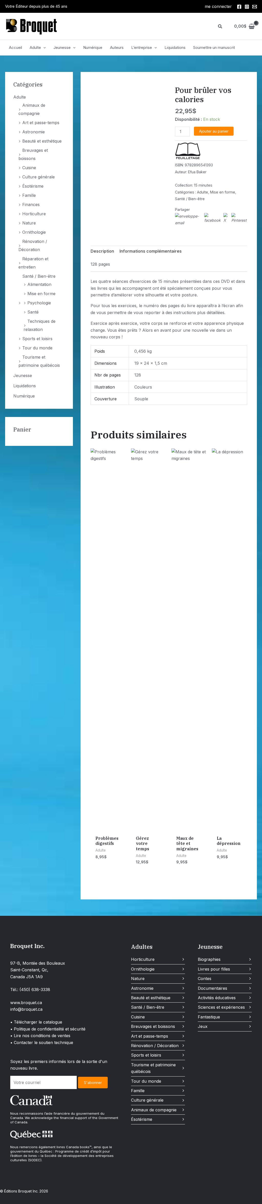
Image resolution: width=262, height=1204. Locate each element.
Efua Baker (197, 172)
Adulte (35, 47)
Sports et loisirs (37, 338)
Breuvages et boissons (153, 1026)
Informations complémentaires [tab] (150, 251)
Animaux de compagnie (154, 1109)
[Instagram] (247, 6)
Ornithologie (34, 232)
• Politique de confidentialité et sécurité (47, 1028)
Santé (33, 312)
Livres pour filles (214, 969)
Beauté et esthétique (42, 141)
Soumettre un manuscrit (214, 47)
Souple (141, 398)
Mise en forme (41, 293)
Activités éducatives (217, 997)
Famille (29, 195)
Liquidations (175, 47)
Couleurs (143, 387)
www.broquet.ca (26, 1002)
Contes (204, 978)
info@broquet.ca (26, 1009)
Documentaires (212, 988)
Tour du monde (37, 347)
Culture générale (38, 176)
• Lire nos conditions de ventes (40, 1035)
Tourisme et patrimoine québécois (153, 1068)
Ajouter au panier (213, 131)
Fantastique (209, 1016)
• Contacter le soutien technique (41, 1042)
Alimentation (39, 284)
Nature (29, 222)
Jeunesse (62, 47)
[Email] (254, 6)
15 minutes (203, 185)
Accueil (15, 47)
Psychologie (39, 302)
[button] (220, 26)
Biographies (209, 959)
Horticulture (34, 213)
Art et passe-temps (40, 122)
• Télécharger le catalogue (36, 1022)
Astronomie (33, 131)
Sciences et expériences (221, 1007)
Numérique (92, 47)
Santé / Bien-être (39, 276)
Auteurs (117, 47)
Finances (31, 204)
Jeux (203, 1026)
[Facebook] (239, 6)
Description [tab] (102, 251)
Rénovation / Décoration (155, 1045)
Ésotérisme (32, 186)
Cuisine (29, 167)
